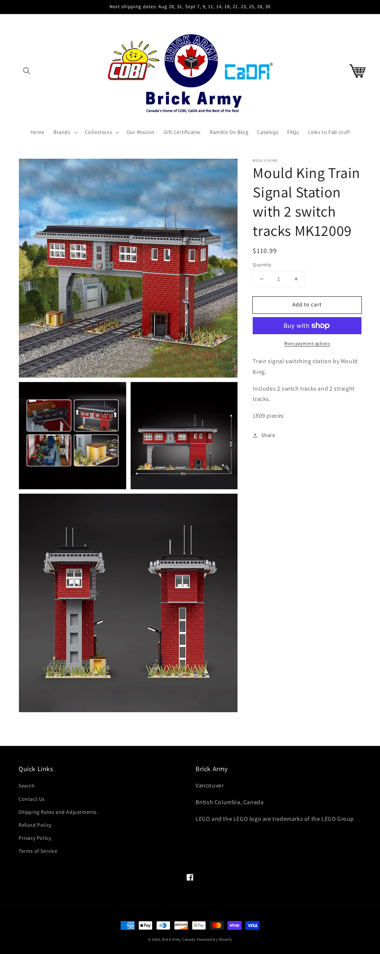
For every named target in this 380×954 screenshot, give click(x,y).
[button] (27, 71)
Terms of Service (38, 851)
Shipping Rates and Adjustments (58, 812)
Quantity (262, 264)
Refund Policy (35, 825)
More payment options (307, 343)
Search (27, 785)
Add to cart (307, 304)
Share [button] (268, 435)
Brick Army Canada (179, 939)
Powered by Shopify (214, 939)
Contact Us (32, 799)
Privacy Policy (35, 838)
